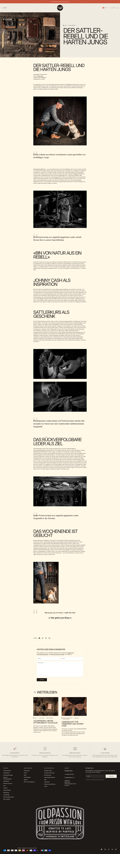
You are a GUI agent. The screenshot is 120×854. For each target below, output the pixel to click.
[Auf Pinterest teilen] (46, 638)
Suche (45, 786)
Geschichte (27, 770)
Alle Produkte (6, 799)
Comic (25, 772)
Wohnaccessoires (7, 783)
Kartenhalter (6, 772)
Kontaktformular (68, 770)
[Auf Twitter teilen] (43, 638)
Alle (66, 25)
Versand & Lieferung (49, 772)
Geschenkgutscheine (8, 797)
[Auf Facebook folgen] (101, 849)
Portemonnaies (7, 770)
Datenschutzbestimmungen (57, 654)
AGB (45, 779)
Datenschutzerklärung (49, 784)
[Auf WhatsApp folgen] (116, 849)
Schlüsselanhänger (8, 775)
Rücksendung (47, 775)
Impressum (47, 782)
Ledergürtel (6, 781)
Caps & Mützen (7, 790)
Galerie (25, 779)
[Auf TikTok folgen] (108, 849)
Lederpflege (6, 794)
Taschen (5, 788)
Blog (25, 775)
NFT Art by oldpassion (29, 782)
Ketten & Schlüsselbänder (7, 778)
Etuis (4, 785)
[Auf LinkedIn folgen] (112, 849)
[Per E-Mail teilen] (49, 638)
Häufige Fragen (48, 770)
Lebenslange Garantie (49, 777)
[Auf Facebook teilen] (39, 638)
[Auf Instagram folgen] (105, 849)
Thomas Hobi (40, 76)
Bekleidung (6, 792)
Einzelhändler (27, 777)
